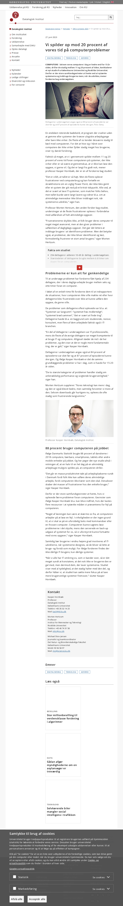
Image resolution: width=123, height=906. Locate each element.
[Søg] (111, 17)
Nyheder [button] (57, 7)
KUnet (98, 2)
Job (91, 2)
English (106, 2)
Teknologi (71, 58)
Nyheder (16, 70)
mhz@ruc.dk (58, 631)
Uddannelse (18, 41)
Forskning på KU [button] (41, 7)
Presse (15, 52)
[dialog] (61, 868)
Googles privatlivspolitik (21, 868)
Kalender (16, 73)
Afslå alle (16, 899)
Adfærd (84, 58)
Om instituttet (19, 34)
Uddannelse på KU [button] (19, 7)
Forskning (17, 38)
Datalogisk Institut (22, 29)
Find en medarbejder (78, 2)
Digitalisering (54, 58)
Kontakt (16, 60)
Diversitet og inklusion (23, 81)
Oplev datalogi (19, 49)
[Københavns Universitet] (14, 18)
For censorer (18, 84)
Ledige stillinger (20, 77)
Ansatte (16, 56)
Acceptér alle (37, 899)
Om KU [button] (83, 7)
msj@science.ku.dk (61, 651)
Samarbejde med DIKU (23, 45)
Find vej (63, 2)
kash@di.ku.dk (59, 611)
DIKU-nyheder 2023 (80, 29)
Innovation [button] (70, 7)
